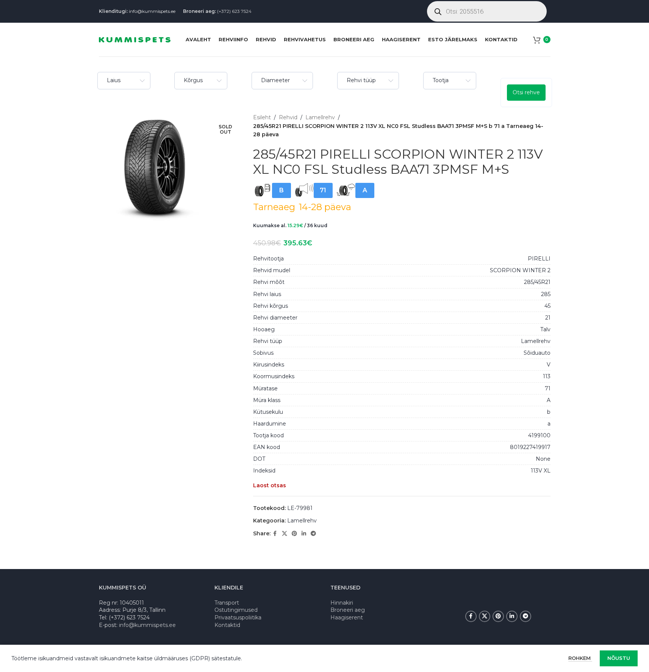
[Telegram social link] (313, 534)
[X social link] (284, 534)
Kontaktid (227, 625)
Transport (226, 602)
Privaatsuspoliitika (237, 617)
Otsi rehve (526, 92)
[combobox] (123, 80)
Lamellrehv (320, 117)
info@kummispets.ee (152, 11)
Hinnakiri (341, 602)
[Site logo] (134, 39)
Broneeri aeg (347, 610)
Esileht (262, 117)
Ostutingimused (236, 610)
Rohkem (580, 658)
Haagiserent (346, 617)
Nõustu (618, 658)
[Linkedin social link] (303, 534)
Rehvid (288, 117)
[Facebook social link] (275, 534)
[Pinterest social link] (294, 534)
